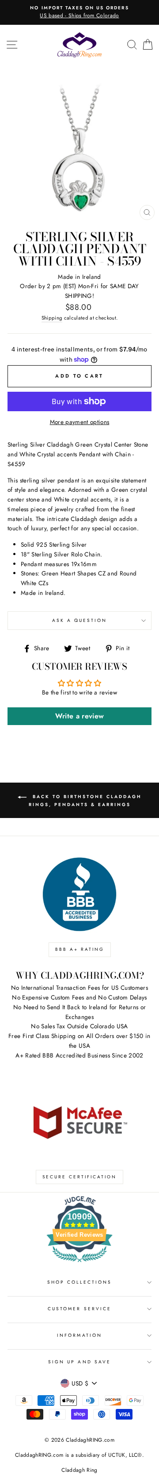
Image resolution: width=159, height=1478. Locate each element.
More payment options (80, 421)
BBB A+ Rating (79, 949)
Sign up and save (79, 1361)
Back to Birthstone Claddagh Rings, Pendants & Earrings (85, 800)
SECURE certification (79, 1176)
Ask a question (79, 620)
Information (79, 1335)
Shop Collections (79, 1282)
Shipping (52, 317)
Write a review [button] (79, 716)
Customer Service (79, 1308)
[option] (79, 12)
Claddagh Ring (79, 1470)
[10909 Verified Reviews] (79, 1263)
